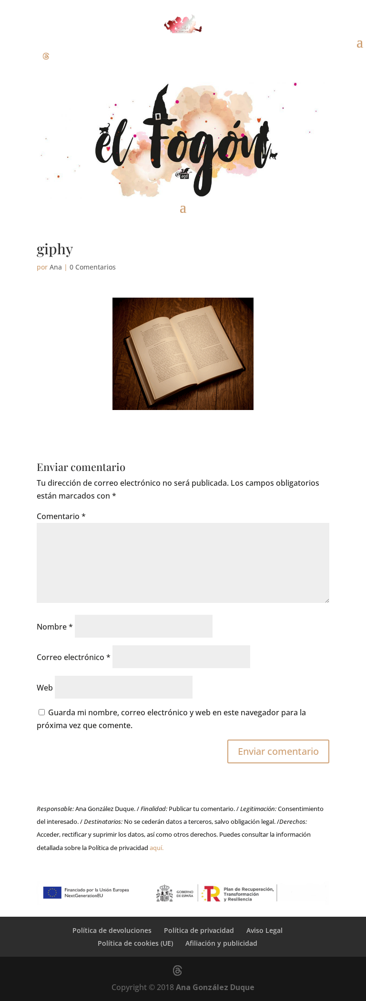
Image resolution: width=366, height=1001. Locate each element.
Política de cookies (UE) (135, 943)
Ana (56, 266)
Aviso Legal (264, 930)
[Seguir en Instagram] (26, 56)
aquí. (156, 847)
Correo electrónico (74, 657)
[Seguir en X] (45, 56)
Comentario (61, 516)
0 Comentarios (93, 266)
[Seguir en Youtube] (64, 56)
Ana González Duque (215, 987)
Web (45, 687)
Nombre (55, 626)
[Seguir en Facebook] (7, 56)
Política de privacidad (199, 930)
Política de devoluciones (112, 930)
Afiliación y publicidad (221, 943)
